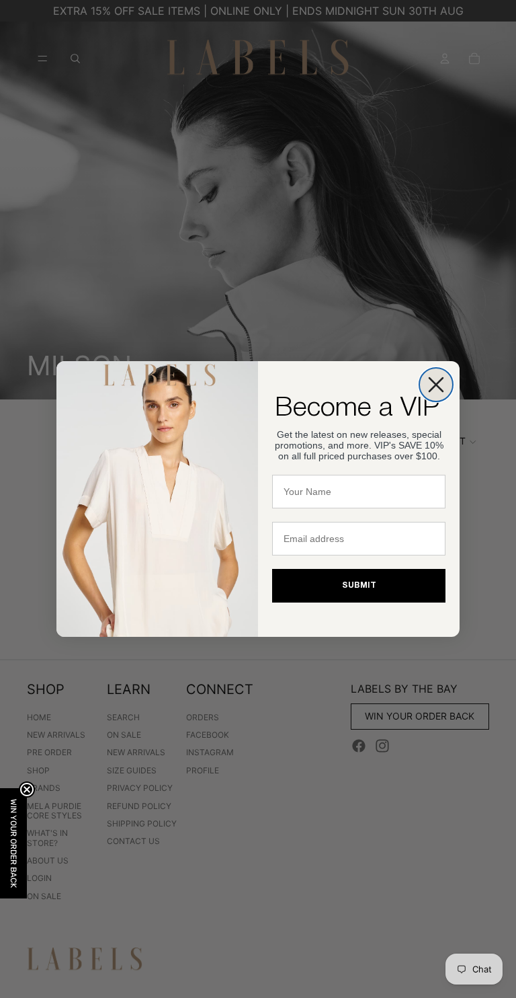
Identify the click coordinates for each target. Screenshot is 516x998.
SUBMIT (359, 585)
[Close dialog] (436, 384)
